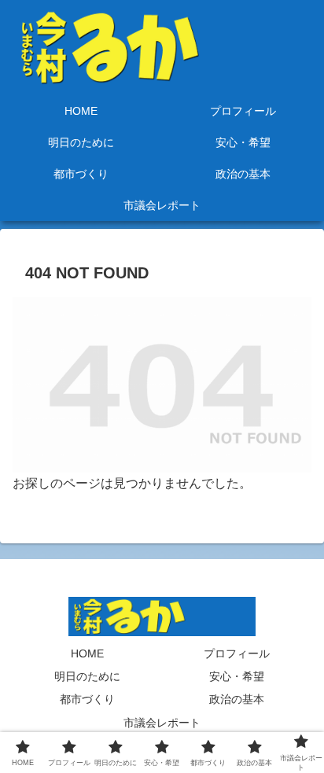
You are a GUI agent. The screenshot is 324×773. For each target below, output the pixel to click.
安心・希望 (236, 676)
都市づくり (87, 699)
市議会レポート (162, 722)
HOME (87, 653)
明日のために (87, 676)
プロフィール (237, 653)
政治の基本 (236, 699)
